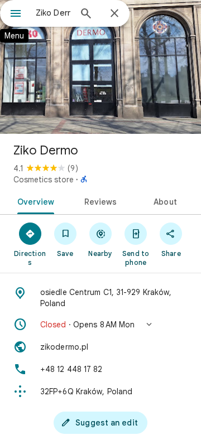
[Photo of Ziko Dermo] (100, 67)
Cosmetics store (43, 180)
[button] (100, 324)
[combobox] (53, 13)
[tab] (33, 200)
